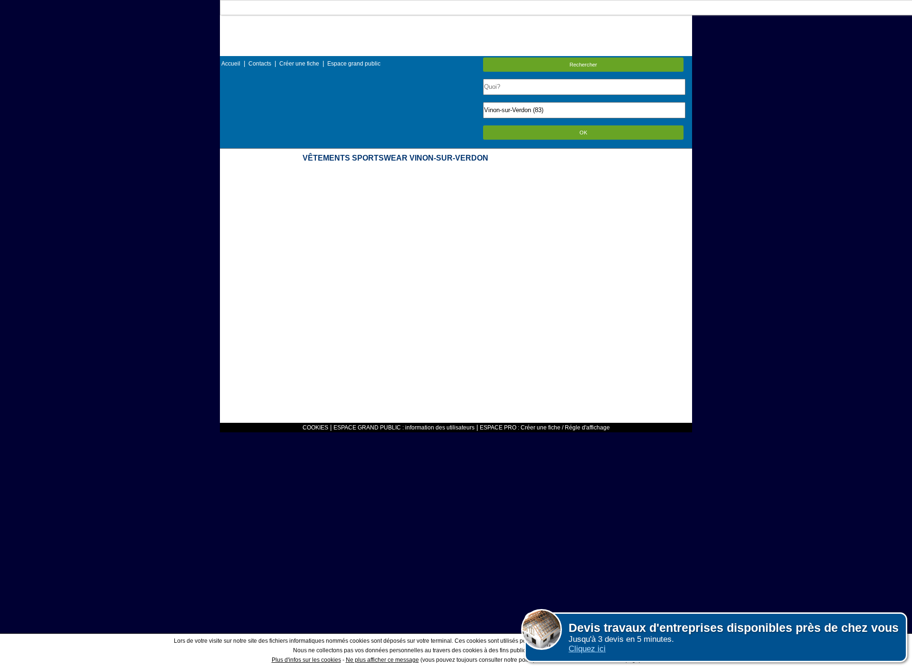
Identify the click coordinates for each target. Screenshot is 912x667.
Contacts (259, 63)
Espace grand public (353, 63)
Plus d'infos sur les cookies (306, 660)
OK (583, 132)
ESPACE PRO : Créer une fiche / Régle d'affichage (545, 427)
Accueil (230, 63)
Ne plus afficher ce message (382, 660)
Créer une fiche (299, 63)
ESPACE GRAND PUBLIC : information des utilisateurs (404, 427)
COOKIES (315, 427)
